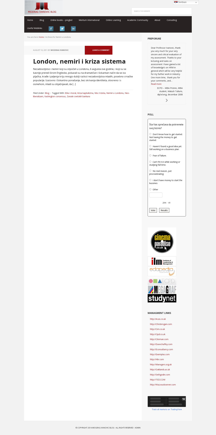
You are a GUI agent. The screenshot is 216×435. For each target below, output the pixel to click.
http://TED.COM (157, 379)
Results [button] (164, 210)
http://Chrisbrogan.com (161, 324)
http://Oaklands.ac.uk (160, 369)
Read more (156, 84)
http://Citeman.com (159, 339)
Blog (47, 93)
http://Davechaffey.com (161, 344)
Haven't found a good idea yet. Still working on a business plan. (165, 148)
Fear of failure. (159, 155)
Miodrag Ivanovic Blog (43, 7)
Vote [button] (153, 210)
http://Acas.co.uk (158, 319)
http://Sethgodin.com (160, 374)
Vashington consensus (55, 96)
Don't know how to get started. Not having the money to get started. (165, 137)
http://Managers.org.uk (161, 364)
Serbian (182, 2)
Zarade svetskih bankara (78, 96)
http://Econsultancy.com (161, 349)
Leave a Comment (100, 50)
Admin (137, 427)
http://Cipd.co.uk (157, 334)
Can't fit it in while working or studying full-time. (164, 163)
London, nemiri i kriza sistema (79, 61)
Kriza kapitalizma (85, 93)
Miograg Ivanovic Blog (103, 427)
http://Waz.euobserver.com (163, 384)
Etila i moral (70, 93)
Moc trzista (99, 93)
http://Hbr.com (157, 359)
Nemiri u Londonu (115, 93)
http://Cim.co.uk (157, 329)
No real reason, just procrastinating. (160, 172)
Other (155, 189)
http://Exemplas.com (160, 354)
